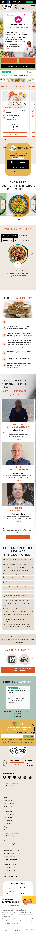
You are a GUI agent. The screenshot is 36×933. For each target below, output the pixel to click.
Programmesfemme (27, 61)
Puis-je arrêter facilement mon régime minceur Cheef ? (17, 615)
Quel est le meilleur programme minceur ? (16, 570)
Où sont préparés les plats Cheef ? (13, 592)
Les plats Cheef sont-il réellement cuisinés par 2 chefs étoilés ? (17, 588)
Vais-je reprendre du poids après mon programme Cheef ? (14, 620)
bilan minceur (20, 321)
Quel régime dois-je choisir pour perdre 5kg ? (17, 564)
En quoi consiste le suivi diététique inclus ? (16, 600)
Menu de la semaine (10, 806)
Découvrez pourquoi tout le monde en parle (18, 670)
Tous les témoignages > (18, 537)
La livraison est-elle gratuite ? (11, 608)
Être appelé (20, 162)
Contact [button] (21, 8)
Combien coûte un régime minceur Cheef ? (16, 574)
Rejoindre (16, 764)
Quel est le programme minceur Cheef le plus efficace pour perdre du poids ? (17, 578)
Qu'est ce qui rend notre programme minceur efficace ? (17, 583)
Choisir (13, 134)
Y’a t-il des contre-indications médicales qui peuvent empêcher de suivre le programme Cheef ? (16, 626)
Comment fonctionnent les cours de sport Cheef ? (16, 604)
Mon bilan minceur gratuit (18, 66)
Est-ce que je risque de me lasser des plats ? (16, 611)
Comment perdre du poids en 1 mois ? (14, 567)
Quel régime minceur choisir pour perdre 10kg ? (17, 560)
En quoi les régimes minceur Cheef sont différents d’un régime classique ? (15, 596)
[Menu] (33, 7)
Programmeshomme (9, 61)
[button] (15, 114)
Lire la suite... (18, 439)
